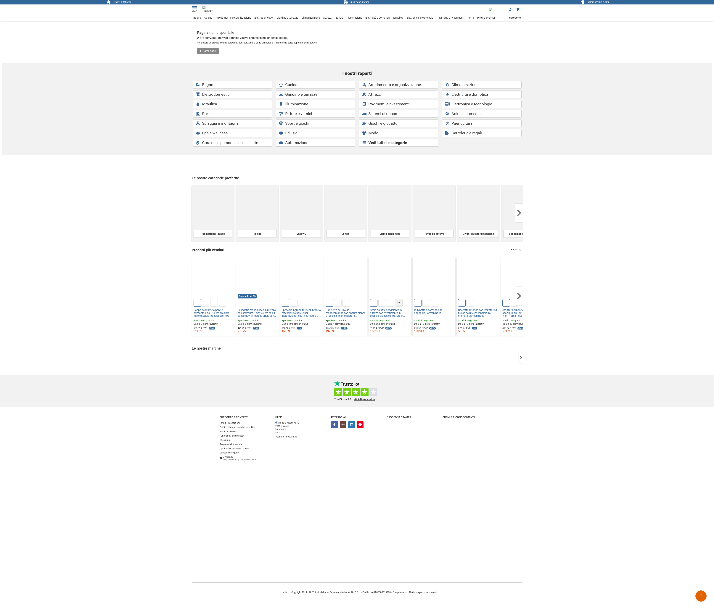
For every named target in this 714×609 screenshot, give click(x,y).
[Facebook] (334, 424)
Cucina (208, 17)
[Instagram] (343, 424)
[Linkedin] (351, 424)
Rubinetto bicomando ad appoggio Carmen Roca (428, 311)
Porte (470, 17)
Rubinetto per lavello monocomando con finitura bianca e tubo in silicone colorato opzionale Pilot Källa (346, 313)
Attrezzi (327, 17)
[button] (519, 213)
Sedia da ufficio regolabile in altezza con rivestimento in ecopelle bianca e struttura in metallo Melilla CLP (386, 313)
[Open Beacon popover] (701, 596)
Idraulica (398, 17)
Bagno (197, 17)
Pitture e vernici (486, 17)
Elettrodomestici (263, 17)
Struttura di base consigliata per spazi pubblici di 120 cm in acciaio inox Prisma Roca (521, 313)
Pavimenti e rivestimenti (450, 17)
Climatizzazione (311, 17)
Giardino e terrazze (287, 17)
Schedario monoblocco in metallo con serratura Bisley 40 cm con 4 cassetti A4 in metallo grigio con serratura (257, 313)
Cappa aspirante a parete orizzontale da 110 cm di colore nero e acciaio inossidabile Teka (211, 313)
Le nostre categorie (229, 452)
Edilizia (339, 17)
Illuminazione (354, 17)
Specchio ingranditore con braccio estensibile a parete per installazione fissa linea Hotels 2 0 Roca (301, 313)
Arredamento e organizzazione (233, 17)
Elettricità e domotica (377, 17)
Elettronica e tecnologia (419, 17)
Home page (209, 50)
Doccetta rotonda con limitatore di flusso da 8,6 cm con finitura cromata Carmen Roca (477, 313)
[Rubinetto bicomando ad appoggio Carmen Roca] (434, 278)
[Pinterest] (360, 424)
